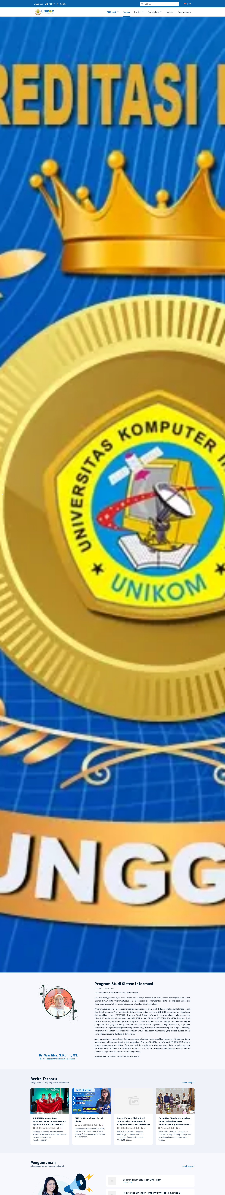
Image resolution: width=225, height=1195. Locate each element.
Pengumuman (184, 12)
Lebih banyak (188, 1082)
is (54, 1128)
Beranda (126, 12)
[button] (2, 494)
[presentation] (30, 1111)
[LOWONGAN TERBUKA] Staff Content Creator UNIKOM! (151, 1179)
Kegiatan (170, 12)
